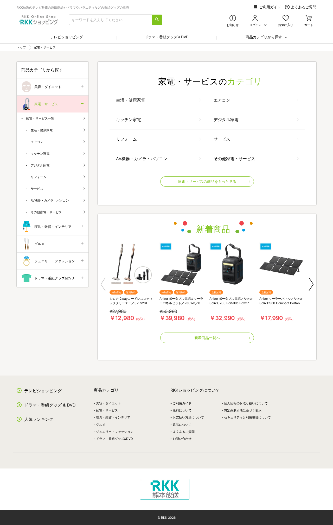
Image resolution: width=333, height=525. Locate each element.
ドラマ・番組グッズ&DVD (54, 278)
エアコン (222, 100)
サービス (222, 139)
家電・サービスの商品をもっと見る (207, 181)
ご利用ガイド (270, 7)
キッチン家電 (128, 119)
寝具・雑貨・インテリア (53, 226)
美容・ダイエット (47, 87)
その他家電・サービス (234, 158)
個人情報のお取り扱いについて (246, 403)
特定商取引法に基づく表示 (242, 410)
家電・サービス (46, 104)
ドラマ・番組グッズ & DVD (50, 405)
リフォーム (126, 139)
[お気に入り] (286, 18)
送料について (182, 410)
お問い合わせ (182, 439)
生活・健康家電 (130, 100)
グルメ (39, 244)
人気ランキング (38, 419)
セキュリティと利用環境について (247, 417)
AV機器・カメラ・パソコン (141, 158)
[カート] (308, 18)
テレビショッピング (66, 37)
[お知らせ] (232, 18)
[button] (103, 284)
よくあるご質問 (303, 7)
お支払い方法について (188, 417)
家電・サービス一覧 (40, 118)
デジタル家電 (226, 119)
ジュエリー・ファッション (54, 261)
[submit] (156, 20)
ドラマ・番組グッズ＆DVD (167, 37)
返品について (182, 425)
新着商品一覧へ (207, 337)
